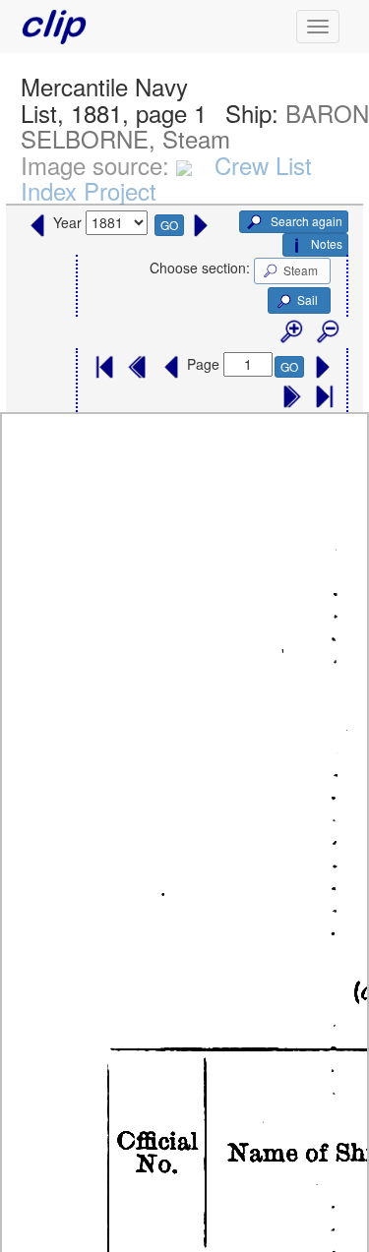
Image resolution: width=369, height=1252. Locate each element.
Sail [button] (307, 299)
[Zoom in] (290, 332)
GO (169, 224)
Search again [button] (305, 220)
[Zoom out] (326, 332)
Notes (326, 243)
